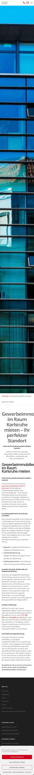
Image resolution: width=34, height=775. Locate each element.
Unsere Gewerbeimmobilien (10, 734)
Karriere (4, 698)
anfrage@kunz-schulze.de (17, 617)
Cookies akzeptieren (17, 757)
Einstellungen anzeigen (17, 767)
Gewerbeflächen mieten (9, 727)
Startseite (5, 396)
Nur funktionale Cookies (17, 762)
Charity (4, 705)
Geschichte (5, 691)
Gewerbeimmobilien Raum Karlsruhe (13, 711)
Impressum (28, 772)
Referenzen (5, 701)
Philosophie (5, 694)
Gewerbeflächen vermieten (10, 743)
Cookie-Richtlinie (7, 772)
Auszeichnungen (7, 708)
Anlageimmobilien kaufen (10, 730)
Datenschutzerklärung (18, 772)
